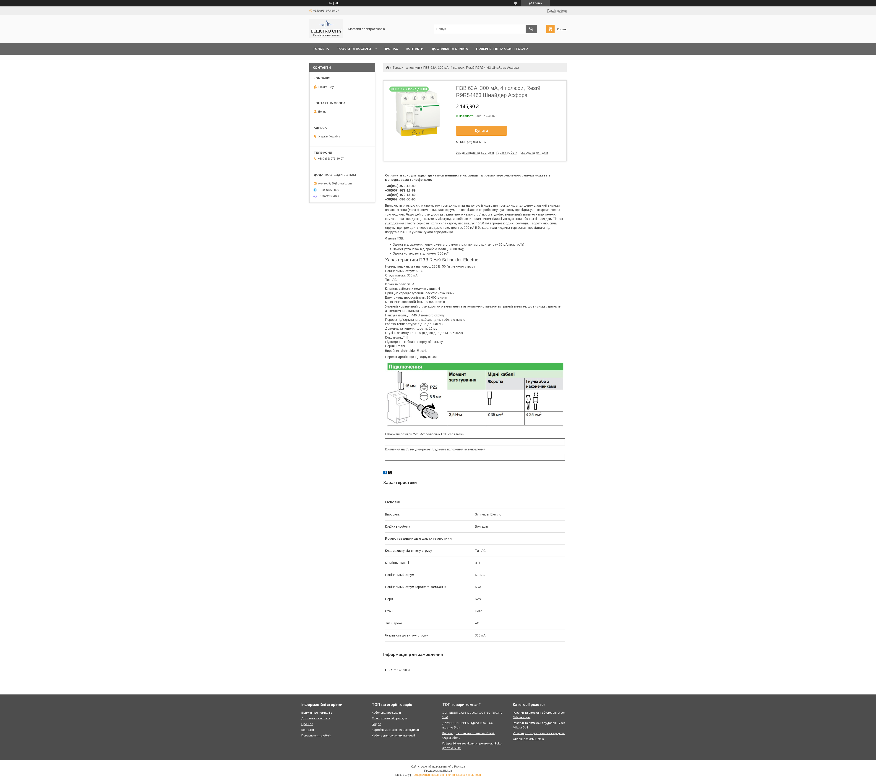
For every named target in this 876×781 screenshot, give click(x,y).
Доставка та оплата (450, 48)
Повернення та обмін (316, 735)
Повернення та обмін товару (502, 48)
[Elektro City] (326, 37)
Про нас (391, 48)
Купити (481, 131)
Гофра (376, 724)
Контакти (414, 48)
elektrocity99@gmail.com (335, 183)
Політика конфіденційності (463, 774)
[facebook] (385, 473)
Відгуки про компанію (316, 712)
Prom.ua (459, 766)
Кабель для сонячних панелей (393, 735)
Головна (321, 48)
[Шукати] (531, 29)
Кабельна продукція (386, 712)
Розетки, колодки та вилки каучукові (539, 733)
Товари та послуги (354, 48)
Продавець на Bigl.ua (438, 770)
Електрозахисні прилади (389, 718)
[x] (390, 473)
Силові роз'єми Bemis (528, 739)
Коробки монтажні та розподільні (396, 729)
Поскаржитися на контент (428, 774)
